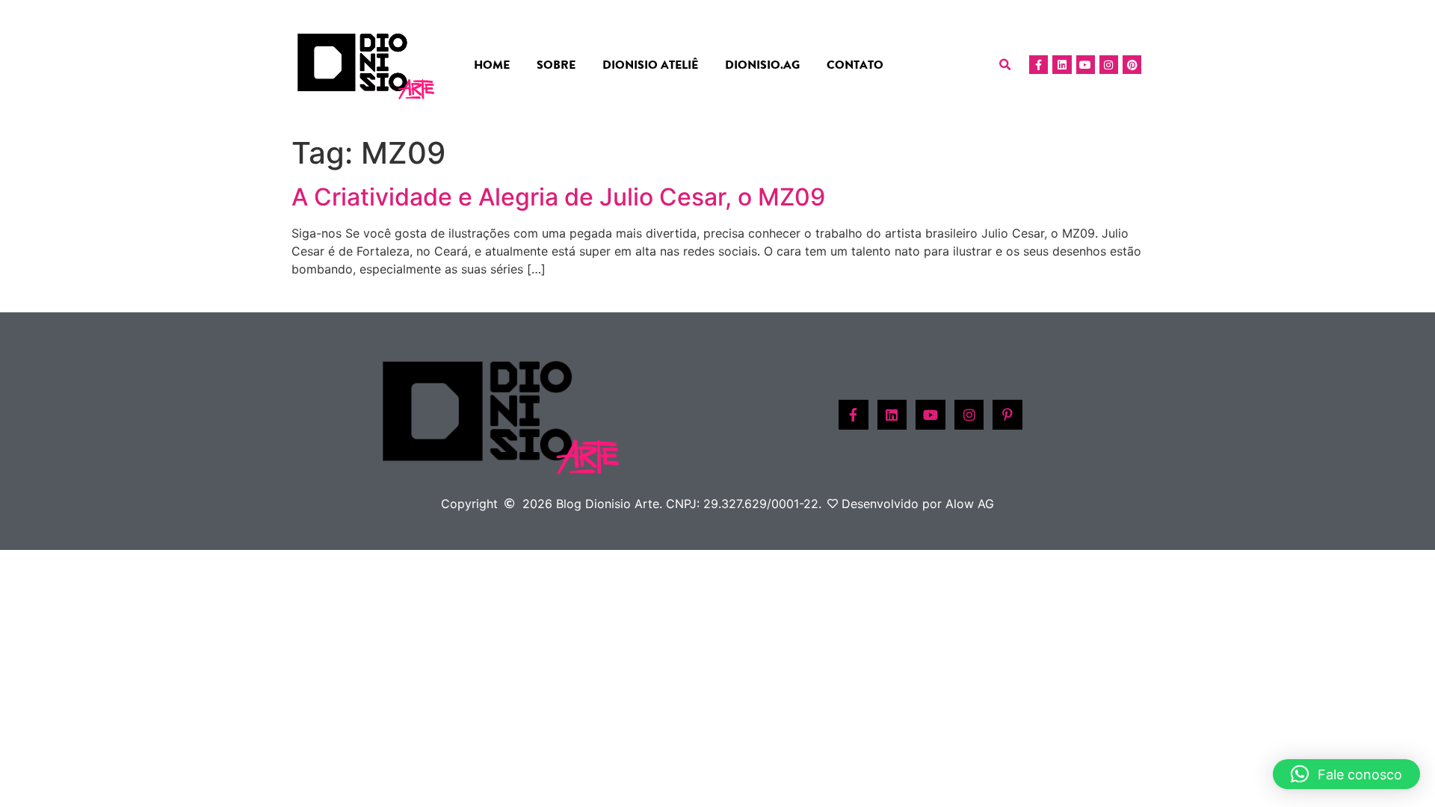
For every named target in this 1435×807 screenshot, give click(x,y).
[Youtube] (1085, 64)
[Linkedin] (1061, 64)
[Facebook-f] (1038, 64)
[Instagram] (1108, 64)
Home (492, 64)
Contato (855, 64)
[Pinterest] (1132, 64)
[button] (1005, 65)
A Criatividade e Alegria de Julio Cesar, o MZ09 (558, 196)
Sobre (556, 64)
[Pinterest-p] (1007, 415)
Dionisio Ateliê (650, 64)
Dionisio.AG (762, 64)
